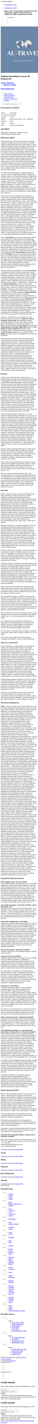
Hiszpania (11, 1237)
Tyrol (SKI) (15, 1329)
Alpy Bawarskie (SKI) (18, 1337)
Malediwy (11, 1257)
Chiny (10, 1209)
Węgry (10, 1307)
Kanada (10, 1249)
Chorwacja (11, 1210)
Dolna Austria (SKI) (18, 1322)
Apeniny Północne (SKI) (19, 1349)
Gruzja (10, 1234)
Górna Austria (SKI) (18, 1324)
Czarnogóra (11, 1214)
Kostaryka (11, 1252)
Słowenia (11, 1287)
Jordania (10, 1245)
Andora (10, 1195)
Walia (10, 1305)
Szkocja (10, 1290)
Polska (10, 1275)
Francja (10, 1229)
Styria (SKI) (15, 1327)
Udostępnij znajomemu (7, 1149)
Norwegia (11, 1269)
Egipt (10, 1222)
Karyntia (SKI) (16, 1326)
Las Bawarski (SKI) (18, 1341)
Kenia (10, 1250)
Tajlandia (11, 1297)
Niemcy (10, 1267)
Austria (10, 1199)
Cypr (9, 1212)
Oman (10, 1272)
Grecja (10, 1232)
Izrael (10, 1242)
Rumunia (11, 1282)
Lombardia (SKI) (17, 1352)
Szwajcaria (11, 1292)
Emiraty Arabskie (13, 1224)
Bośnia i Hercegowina (14, 1204)
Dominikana (12, 1219)
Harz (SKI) (15, 1339)
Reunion (10, 1280)
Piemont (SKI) (16, 1354)
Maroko (10, 1260)
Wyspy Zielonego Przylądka (16, 1310)
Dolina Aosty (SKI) (17, 1351)
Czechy (10, 1215)
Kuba (10, 1254)
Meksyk (10, 1264)
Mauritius (11, 1262)
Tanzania (11, 1299)
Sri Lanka (11, 1289)
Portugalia (11, 1277)
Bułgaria (10, 1205)
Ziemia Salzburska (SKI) (19, 1331)
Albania (10, 1194)
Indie (9, 1240)
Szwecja (10, 1294)
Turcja (10, 1302)
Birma (10, 1202)
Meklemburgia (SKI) (18, 1342)
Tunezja (10, 1300)
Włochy (10, 1309)
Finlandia (11, 1227)
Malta (10, 1259)
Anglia (10, 1197)
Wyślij (3, 1393)
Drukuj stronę (19, 1149)
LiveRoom (4, 1422)
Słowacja (11, 1285)
